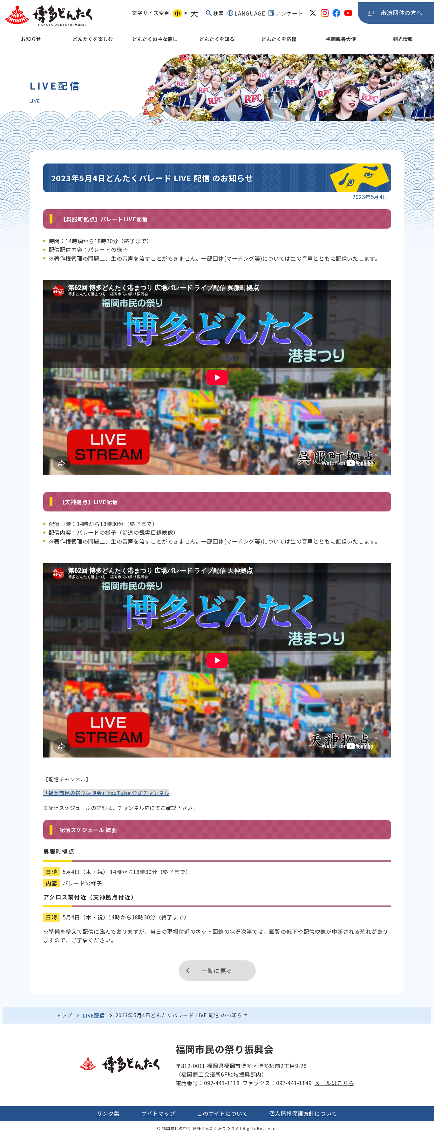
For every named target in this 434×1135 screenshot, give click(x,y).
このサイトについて (222, 1113)
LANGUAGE (249, 13)
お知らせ (31, 39)
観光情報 (403, 39)
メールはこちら (334, 1083)
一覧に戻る (217, 970)
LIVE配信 (94, 1015)
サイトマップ (158, 1113)
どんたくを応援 (279, 39)
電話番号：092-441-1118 (208, 1083)
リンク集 (108, 1113)
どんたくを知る (217, 39)
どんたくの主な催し (155, 39)
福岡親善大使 (341, 39)
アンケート (289, 13)
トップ (64, 1015)
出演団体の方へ (402, 12)
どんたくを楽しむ (93, 39)
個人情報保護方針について (303, 1113)
